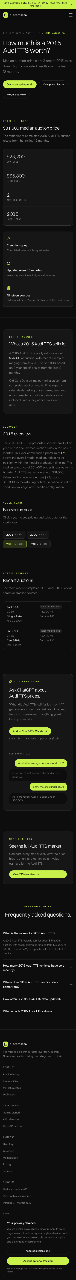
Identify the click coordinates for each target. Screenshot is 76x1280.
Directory (8, 1144)
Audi (29, 33)
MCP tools (8, 1094)
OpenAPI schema (13, 1126)
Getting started (11, 1112)
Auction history (11, 1074)
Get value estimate (18, 84)
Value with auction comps (17, 1196)
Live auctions (10, 1081)
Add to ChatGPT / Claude (28, 731)
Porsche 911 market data (17, 1202)
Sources (7, 1171)
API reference (11, 1119)
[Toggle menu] (71, 15)
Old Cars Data (12, 33)
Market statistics (12, 1087)
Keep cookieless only (38, 1250)
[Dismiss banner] (71, 4)
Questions (8, 1151)
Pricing (7, 1164)
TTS (38, 33)
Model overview (16, 94)
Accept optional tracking (38, 1260)
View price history (53, 84)
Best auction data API (15, 1189)
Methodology (10, 1157)
